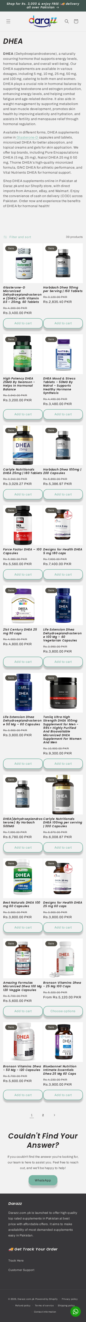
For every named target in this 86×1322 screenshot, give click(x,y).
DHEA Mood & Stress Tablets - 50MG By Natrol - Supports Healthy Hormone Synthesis (59, 386)
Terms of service (44, 1305)
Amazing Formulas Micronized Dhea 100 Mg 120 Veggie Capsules (22, 986)
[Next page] (54, 1115)
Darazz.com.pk (26, 1299)
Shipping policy (66, 1305)
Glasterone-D (27, 137)
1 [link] (32, 1115)
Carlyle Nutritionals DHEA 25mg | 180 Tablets (22, 471)
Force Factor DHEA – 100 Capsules (22, 551)
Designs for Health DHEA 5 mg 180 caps (62, 551)
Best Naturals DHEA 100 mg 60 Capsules (21, 904)
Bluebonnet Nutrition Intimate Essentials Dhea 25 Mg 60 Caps (60, 1070)
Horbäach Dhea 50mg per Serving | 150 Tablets (63, 289)
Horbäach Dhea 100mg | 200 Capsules (62, 471)
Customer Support (21, 1270)
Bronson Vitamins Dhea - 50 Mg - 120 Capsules (22, 1068)
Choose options (63, 1011)
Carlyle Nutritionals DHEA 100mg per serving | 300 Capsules (62, 822)
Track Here (16, 1260)
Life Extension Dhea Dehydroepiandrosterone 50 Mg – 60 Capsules (22, 720)
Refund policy (23, 1305)
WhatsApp (43, 1180)
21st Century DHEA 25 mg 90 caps (20, 631)
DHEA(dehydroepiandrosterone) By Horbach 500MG (23, 822)
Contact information (45, 1311)
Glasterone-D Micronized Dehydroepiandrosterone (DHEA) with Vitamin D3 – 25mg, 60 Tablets (22, 295)
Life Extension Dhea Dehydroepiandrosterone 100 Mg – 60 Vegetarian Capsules (62, 635)
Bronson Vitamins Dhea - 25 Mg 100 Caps (62, 984)
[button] (8, 21)
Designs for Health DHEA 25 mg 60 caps (62, 904)
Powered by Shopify (46, 1299)
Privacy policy (70, 1299)
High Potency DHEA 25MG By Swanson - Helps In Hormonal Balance (19, 384)
